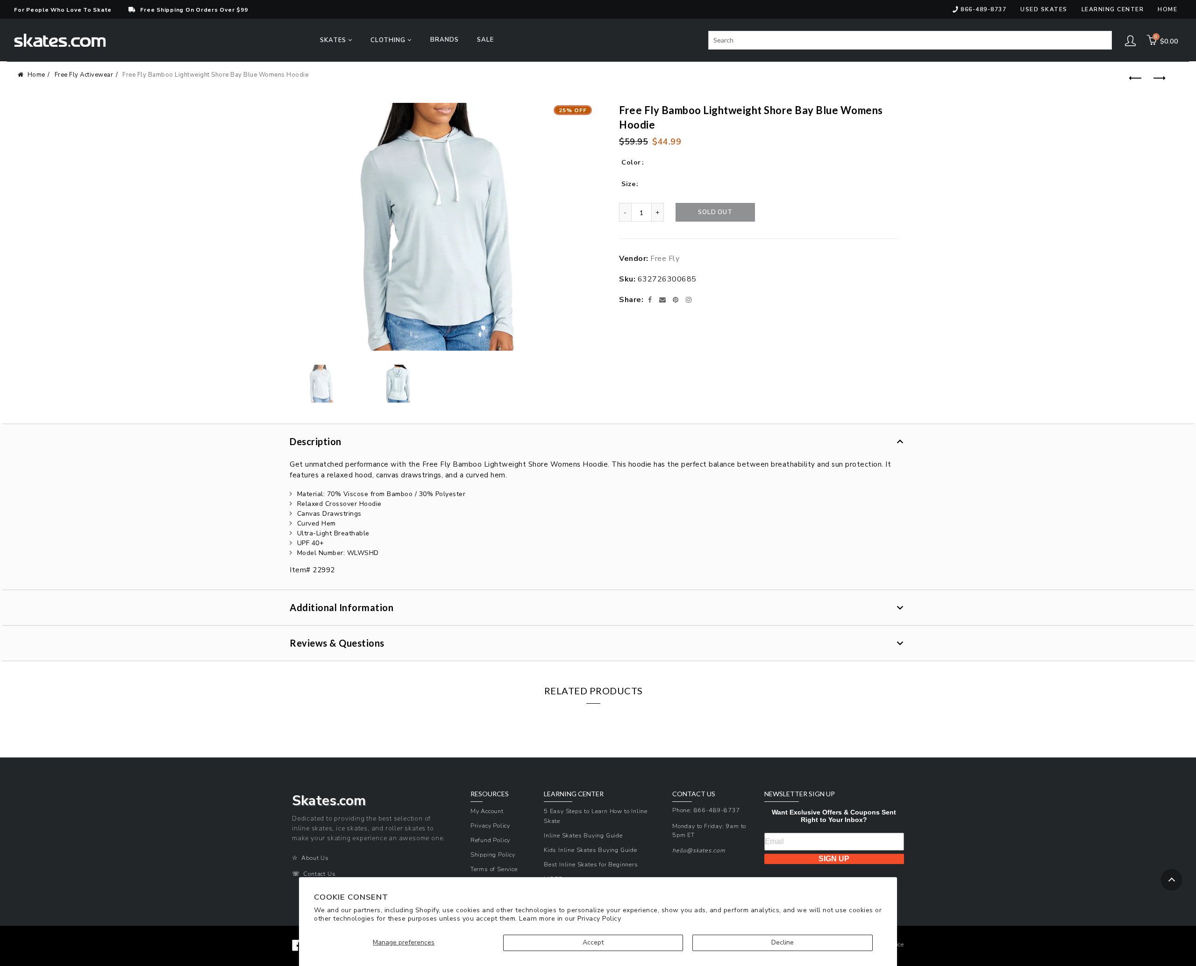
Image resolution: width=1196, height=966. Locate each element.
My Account (487, 811)
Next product (1157, 78)
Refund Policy (490, 840)
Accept (593, 942)
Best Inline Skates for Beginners (591, 864)
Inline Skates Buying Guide (583, 835)
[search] (910, 40)
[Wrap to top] (1171, 879)
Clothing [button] (388, 40)
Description (316, 441)
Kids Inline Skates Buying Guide (590, 850)
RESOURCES (489, 794)
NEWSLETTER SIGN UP (799, 794)
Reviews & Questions (337, 643)
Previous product (1134, 78)
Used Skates (1044, 9)
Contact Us (319, 874)
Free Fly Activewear (84, 75)
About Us (314, 858)
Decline (782, 942)
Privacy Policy (599, 918)
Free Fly (664, 258)
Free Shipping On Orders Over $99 (194, 10)
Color (631, 162)
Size (628, 184)
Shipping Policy (492, 854)
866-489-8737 (983, 9)
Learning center (1113, 9)
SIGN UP (834, 859)
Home (1167, 9)
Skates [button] (334, 40)
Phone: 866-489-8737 (706, 810)
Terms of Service (494, 869)
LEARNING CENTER (574, 794)
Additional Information (341, 607)
